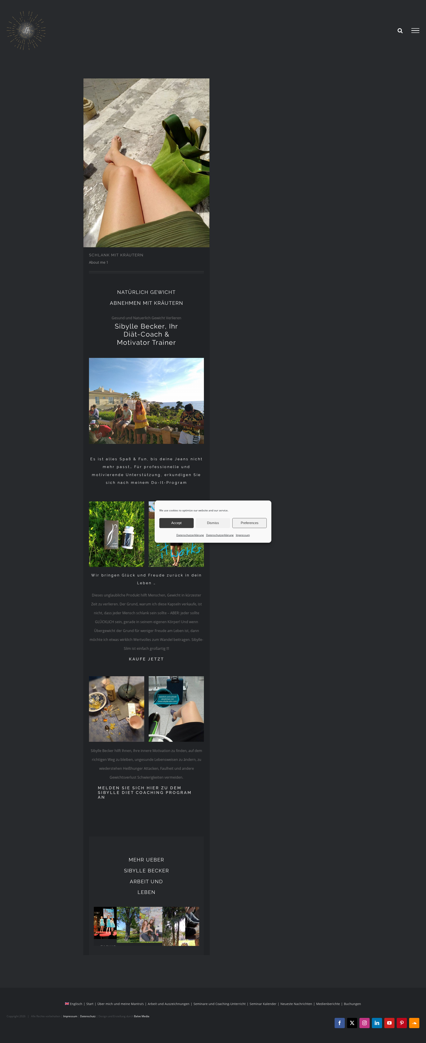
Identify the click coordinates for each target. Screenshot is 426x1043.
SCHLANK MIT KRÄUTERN (116, 255)
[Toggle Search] (400, 30)
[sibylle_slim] (176, 678)
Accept (176, 523)
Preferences (249, 523)
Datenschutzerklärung (190, 535)
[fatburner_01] (116, 503)
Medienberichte (328, 1004)
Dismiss (213, 523)
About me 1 (98, 262)
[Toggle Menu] (415, 30)
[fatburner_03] (116, 678)
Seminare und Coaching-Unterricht (219, 1004)
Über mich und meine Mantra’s (120, 1004)
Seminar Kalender (263, 1004)
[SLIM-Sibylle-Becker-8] (146, 359)
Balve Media (141, 1016)
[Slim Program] (146, 162)
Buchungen (352, 1004)
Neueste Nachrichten (296, 1004)
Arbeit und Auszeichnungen (168, 1004)
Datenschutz (88, 1016)
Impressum (243, 535)
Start (89, 1004)
